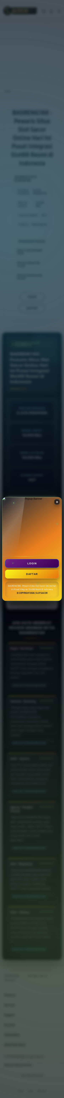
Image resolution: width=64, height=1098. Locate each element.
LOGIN (32, 563)
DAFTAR (32, 574)
